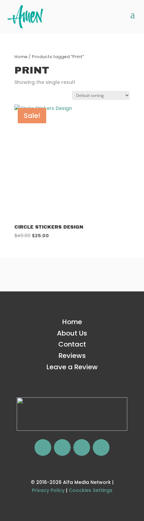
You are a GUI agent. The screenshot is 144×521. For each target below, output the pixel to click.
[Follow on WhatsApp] (81, 447)
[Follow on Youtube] (101, 447)
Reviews (72, 355)
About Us (72, 333)
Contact (72, 344)
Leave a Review (72, 367)
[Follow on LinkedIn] (62, 447)
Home (20, 56)
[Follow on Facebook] (42, 447)
